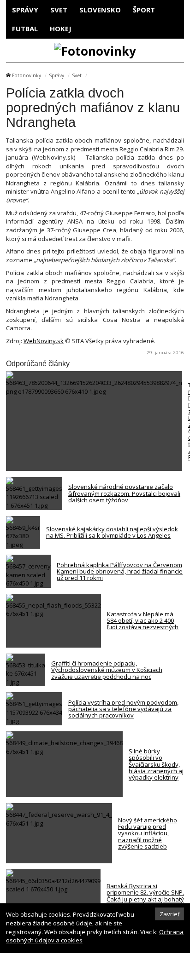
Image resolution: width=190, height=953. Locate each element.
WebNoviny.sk (44, 341)
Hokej (60, 28)
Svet (58, 9)
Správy (25, 9)
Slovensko (100, 9)
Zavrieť (170, 914)
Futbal (25, 28)
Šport (144, 9)
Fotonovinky (26, 75)
